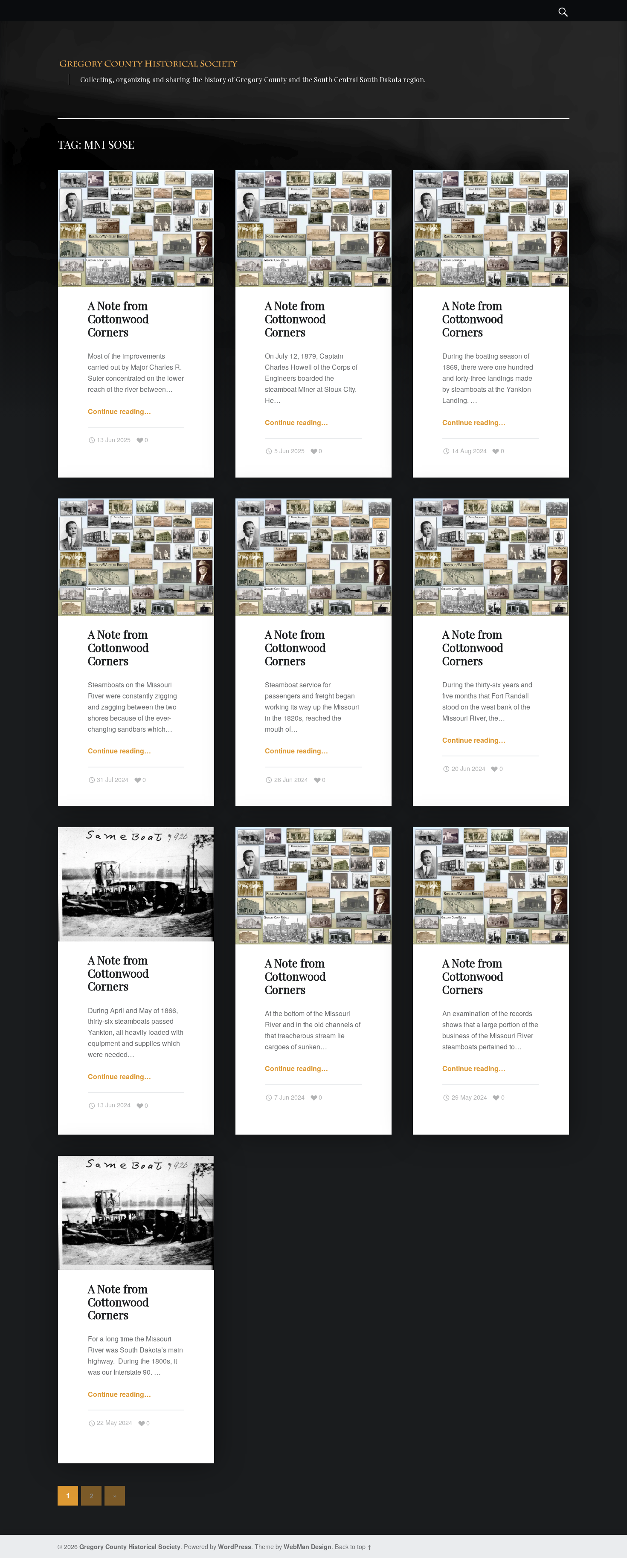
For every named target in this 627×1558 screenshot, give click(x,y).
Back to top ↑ (353, 1546)
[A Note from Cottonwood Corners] (136, 175)
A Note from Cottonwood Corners (118, 318)
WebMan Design (307, 1546)
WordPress (234, 1546)
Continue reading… (119, 411)
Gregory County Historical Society (129, 1546)
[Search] (563, 10)
